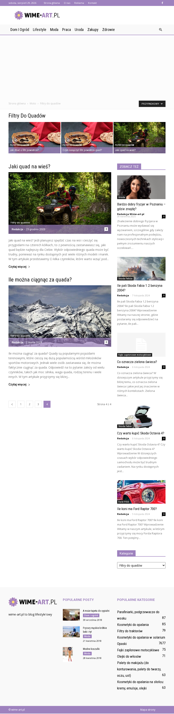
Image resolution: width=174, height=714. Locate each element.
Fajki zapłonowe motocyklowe (134, 354)
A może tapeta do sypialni (96, 610)
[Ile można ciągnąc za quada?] (59, 316)
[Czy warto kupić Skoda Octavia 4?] (141, 416)
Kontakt (92, 2)
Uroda (79, 29)
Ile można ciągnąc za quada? (40, 279)
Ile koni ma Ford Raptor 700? (137, 509)
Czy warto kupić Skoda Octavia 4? (140, 433)
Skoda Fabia (125, 426)
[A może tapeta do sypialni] (71, 615)
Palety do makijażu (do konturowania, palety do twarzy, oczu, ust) (139, 669)
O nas (67, 2)
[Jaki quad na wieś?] (140, 138)
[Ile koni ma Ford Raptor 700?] (141, 492)
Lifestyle (39, 29)
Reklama (79, 2)
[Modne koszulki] (71, 654)
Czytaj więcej (17, 266)
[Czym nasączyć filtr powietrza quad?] (87, 138)
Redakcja (17, 229)
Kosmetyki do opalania (133, 624)
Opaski (122, 644)
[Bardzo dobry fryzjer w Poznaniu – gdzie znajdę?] (141, 187)
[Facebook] (162, 3)
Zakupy (92, 29)
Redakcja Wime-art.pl (130, 214)
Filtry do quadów (19, 145)
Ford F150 (123, 501)
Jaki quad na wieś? (29, 166)
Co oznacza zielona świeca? (137, 362)
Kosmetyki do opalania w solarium (141, 637)
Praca (66, 29)
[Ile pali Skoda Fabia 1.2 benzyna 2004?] (141, 269)
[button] (160, 30)
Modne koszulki (91, 648)
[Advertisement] (87, 66)
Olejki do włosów (129, 656)
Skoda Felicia (125, 278)
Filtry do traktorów (130, 631)
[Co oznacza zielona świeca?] (141, 345)
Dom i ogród (19, 29)
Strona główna (52, 2)
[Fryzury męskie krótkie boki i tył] (71, 631)
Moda (54, 29)
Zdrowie (108, 29)
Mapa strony (147, 709)
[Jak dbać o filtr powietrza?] (34, 138)
